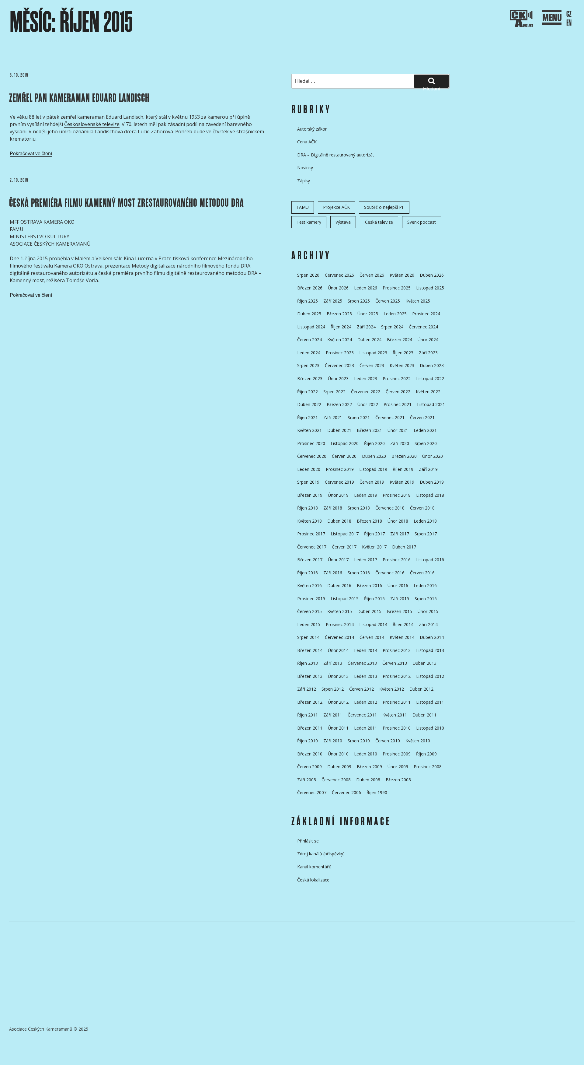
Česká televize (379, 222)
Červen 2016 (422, 573)
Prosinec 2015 (311, 598)
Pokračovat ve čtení (31, 153)
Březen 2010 (309, 754)
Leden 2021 (425, 430)
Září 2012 (306, 689)
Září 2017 (399, 534)
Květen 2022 (428, 391)
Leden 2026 (365, 288)
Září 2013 (332, 663)
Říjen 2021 (307, 417)
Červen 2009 (309, 766)
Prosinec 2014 (340, 624)
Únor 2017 (338, 559)
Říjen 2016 (307, 573)
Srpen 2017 (426, 534)
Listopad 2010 (430, 728)
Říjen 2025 (307, 301)
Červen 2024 (309, 339)
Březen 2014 (309, 650)
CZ (569, 14)
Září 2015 (399, 598)
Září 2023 (428, 353)
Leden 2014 (365, 650)
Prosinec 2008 (428, 766)
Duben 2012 (421, 689)
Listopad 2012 (430, 676)
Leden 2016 (425, 585)
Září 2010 (332, 741)
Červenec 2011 (362, 715)
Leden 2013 (365, 676)
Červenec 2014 (339, 637)
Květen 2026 (402, 275)
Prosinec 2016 (397, 559)
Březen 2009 (369, 766)
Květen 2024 (339, 339)
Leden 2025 (395, 314)
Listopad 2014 (373, 624)
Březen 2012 (309, 702)
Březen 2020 (404, 456)
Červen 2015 (309, 611)
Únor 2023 (338, 378)
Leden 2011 (365, 728)
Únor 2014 (338, 650)
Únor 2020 (432, 456)
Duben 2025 (309, 314)
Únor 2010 (338, 754)
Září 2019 (428, 469)
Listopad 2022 (430, 378)
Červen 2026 (372, 275)
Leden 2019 (365, 495)
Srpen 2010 (359, 741)
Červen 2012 (361, 689)
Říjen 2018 (307, 508)
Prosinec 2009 (397, 754)
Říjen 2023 (403, 353)
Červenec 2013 (362, 663)
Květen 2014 (402, 637)
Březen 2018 (369, 521)
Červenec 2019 (339, 482)
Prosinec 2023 (340, 353)
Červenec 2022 (365, 391)
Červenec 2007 (311, 792)
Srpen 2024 (392, 327)
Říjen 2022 (307, 391)
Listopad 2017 (345, 534)
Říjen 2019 (403, 469)
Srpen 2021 (359, 417)
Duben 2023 (432, 365)
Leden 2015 (308, 624)
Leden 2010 (365, 754)
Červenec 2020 (311, 456)
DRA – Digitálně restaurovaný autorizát (335, 155)
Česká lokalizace (313, 880)
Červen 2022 (398, 391)
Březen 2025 (339, 314)
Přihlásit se (308, 841)
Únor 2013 (338, 676)
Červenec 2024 (423, 327)
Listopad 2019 (373, 469)
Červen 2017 (344, 547)
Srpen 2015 (426, 598)
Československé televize (92, 124)
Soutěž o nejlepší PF (384, 207)
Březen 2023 (309, 378)
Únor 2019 (338, 495)
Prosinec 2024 (426, 314)
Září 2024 (366, 327)
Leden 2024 (308, 353)
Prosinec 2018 (397, 495)
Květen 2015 (339, 611)
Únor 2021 (398, 430)
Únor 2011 (338, 728)
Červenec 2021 (390, 417)
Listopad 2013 (430, 650)
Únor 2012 (338, 702)
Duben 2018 (339, 521)
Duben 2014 (432, 637)
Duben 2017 (404, 547)
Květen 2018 (309, 521)
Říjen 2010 (307, 741)
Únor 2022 (367, 404)
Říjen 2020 (374, 443)
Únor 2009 (398, 766)
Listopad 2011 (430, 702)
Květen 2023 (402, 365)
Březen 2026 (309, 288)
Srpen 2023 (308, 365)
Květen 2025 (417, 301)
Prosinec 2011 (397, 702)
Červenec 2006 (346, 792)
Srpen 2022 (334, 391)
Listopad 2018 (430, 495)
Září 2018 (332, 508)
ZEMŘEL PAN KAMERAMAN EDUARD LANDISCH (79, 98)
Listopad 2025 (430, 288)
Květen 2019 (402, 482)
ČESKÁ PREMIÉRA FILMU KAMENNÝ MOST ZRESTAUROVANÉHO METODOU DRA (126, 203)
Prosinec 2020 (311, 443)
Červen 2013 (394, 663)
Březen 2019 (309, 495)
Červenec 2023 (339, 365)
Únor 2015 (428, 611)
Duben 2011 (424, 715)
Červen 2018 (422, 508)
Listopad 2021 (431, 404)
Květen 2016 (309, 585)
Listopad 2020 (345, 443)
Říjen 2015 (374, 598)
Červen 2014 (372, 637)
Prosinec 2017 (311, 534)
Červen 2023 (372, 365)
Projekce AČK (336, 207)
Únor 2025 (367, 314)
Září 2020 (399, 443)
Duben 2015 (369, 611)
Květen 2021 (309, 430)
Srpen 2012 (333, 689)
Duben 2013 (424, 663)
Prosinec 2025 (397, 288)
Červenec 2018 (390, 508)
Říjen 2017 (374, 534)
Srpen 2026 (308, 275)
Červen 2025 (387, 301)
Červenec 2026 (339, 275)
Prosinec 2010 (397, 728)
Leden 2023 (365, 378)
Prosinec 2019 (340, 469)
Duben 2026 (432, 275)
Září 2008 (306, 780)
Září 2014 (428, 624)
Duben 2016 (339, 585)
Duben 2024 (369, 339)
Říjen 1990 (377, 792)
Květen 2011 (394, 715)
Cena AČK (307, 142)
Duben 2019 (432, 482)
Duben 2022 (309, 404)
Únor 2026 (338, 288)
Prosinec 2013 (397, 650)
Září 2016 (332, 573)
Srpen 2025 (359, 301)
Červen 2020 (344, 456)
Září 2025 (332, 301)
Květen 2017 (374, 547)
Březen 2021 (369, 430)
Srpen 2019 (308, 482)
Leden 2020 (308, 469)
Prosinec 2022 (397, 378)
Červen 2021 (422, 417)
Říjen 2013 (307, 663)
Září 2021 (332, 417)
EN (569, 23)
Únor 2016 (398, 585)
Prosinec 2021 (398, 404)
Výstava (343, 222)
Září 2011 (332, 715)
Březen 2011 (309, 728)
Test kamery (309, 222)
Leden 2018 (425, 521)
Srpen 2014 (308, 637)
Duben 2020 (374, 456)
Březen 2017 (309, 559)
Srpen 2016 (359, 573)
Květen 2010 (417, 741)
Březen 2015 (399, 611)
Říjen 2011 (307, 715)
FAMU (303, 207)
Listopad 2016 (430, 559)
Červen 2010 (387, 741)
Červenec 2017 (311, 547)
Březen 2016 (369, 585)
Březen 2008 (398, 780)
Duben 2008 (368, 780)
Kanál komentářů (314, 867)
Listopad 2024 (311, 327)
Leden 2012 (365, 702)
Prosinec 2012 (397, 676)
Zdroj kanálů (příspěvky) (321, 854)
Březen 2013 (309, 676)
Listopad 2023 (373, 353)
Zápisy (303, 181)
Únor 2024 (428, 339)
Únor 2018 (398, 521)
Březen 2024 (399, 339)
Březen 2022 (339, 404)
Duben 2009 (339, 766)
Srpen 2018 (359, 508)
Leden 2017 (365, 559)
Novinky (305, 167)
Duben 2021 (339, 430)
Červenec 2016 (390, 573)
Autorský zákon (312, 129)
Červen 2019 (372, 482)
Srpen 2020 (426, 443)
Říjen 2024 (341, 327)
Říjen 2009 (426, 754)
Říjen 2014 (403, 624)
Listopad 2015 (345, 598)
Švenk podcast (421, 222)
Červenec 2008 (336, 780)
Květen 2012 (391, 689)
